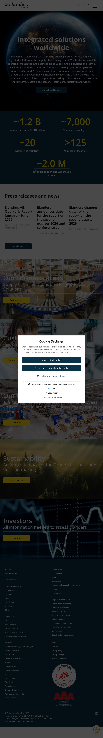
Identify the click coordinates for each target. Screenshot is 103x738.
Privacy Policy (51, 393)
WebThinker (58, 397)
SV (54, 388)
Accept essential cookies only (53, 367)
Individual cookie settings (53, 375)
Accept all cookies (53, 359)
